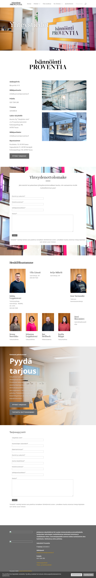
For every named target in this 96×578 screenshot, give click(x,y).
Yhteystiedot (79, 4)
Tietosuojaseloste (42, 563)
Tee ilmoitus (57, 4)
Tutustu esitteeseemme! (23, 412)
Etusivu (29, 4)
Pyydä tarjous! (19, 156)
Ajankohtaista (69, 4)
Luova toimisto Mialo (25, 571)
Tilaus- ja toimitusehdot (44, 565)
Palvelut (36, 4)
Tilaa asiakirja (47, 4)
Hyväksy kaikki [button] (88, 575)
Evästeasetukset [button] (76, 575)
